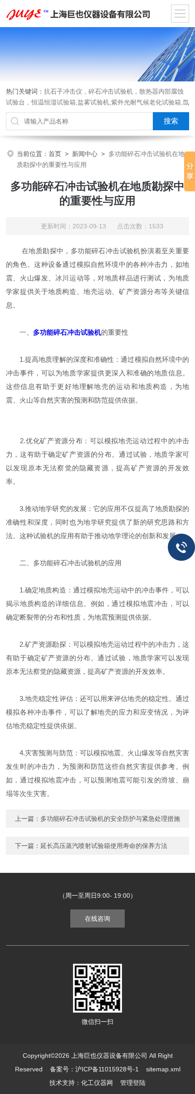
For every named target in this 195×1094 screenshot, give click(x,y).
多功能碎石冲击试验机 (67, 332)
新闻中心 (85, 153)
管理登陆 (133, 1082)
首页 (55, 153)
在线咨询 (97, 918)
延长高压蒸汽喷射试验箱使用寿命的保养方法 (103, 845)
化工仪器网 (97, 1082)
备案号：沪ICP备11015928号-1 (94, 1069)
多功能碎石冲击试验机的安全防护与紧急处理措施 (110, 818)
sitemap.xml (163, 1069)
